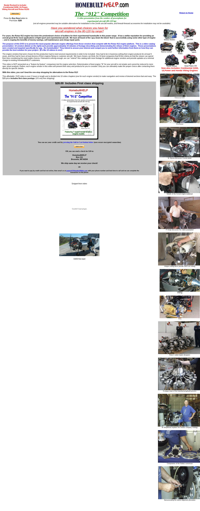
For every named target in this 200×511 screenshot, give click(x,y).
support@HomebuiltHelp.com (77, 171)
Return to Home (186, 13)
